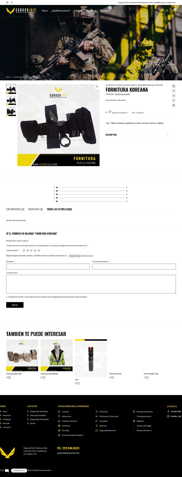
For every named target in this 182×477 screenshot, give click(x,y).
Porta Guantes (115, 374)
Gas (76, 379)
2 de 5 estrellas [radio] (27, 250)
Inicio (8, 77)
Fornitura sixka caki (14, 374)
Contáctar (139, 113)
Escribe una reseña (122, 94)
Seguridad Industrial (146, 85)
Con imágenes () (15, 209)
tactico (152, 123)
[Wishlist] (116, 112)
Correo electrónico (100, 261)
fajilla (113, 123)
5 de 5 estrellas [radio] (39, 250)
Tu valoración (12, 273)
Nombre (10, 261)
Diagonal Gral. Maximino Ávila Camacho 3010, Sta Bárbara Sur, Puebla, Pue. (147, 2)
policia (138, 123)
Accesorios (17, 77)
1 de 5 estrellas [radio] (24, 250)
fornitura (121, 123)
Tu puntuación (12, 250)
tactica (145, 123)
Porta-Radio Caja (151, 374)
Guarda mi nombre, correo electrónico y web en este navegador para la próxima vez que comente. (47, 297)
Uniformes (158, 85)
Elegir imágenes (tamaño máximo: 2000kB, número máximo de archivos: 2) (36, 255)
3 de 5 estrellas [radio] (31, 250)
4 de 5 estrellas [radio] (35, 250)
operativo (129, 123)
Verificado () (35, 209)
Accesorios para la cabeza (126, 85)
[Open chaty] (7, 470)
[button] (97, 86)
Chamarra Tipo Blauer (49, 374)
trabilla (160, 123)
